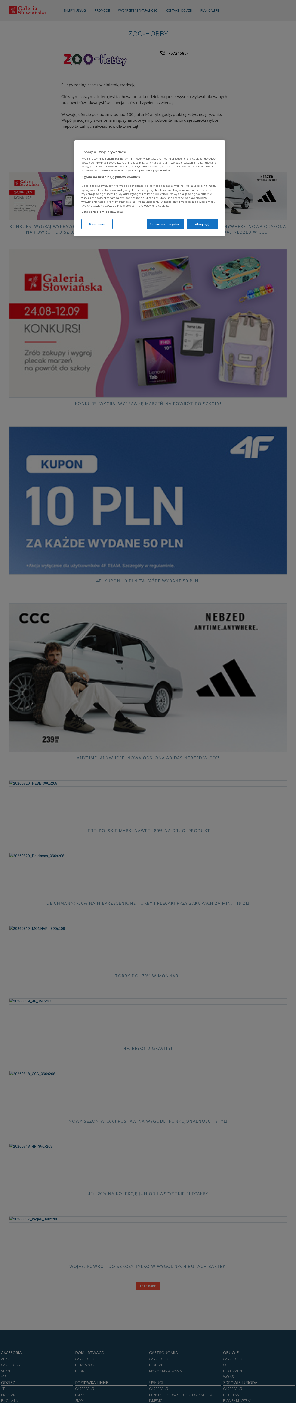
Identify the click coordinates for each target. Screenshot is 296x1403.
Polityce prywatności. (156, 170)
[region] (149, 188)
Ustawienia (97, 223)
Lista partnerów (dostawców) (102, 211)
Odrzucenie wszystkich (166, 223)
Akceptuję (202, 223)
